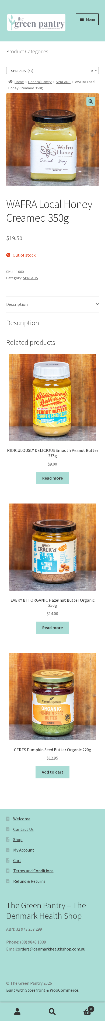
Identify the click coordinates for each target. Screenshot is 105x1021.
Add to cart (52, 772)
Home (19, 81)
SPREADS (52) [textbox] (51, 70)
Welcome (21, 818)
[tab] (52, 305)
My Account (23, 850)
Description (17, 304)
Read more (52, 478)
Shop (18, 839)
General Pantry (40, 81)
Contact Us (23, 829)
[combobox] (52, 70)
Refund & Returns (29, 881)
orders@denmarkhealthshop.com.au (51, 949)
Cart (17, 860)
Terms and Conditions (33, 870)
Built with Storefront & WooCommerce (42, 990)
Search (52, 1012)
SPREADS (63, 81)
